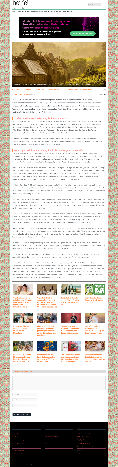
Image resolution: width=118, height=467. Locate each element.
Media (46, 433)
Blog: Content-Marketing (83, 433)
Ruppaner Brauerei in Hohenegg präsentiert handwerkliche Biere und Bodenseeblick (22, 358)
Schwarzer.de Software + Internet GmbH (24, 465)
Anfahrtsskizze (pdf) (17, 443)
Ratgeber (47, 443)
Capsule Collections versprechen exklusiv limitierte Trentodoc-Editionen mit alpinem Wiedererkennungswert (47, 302)
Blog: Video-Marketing (83, 436)
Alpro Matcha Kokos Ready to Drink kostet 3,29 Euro (94, 300)
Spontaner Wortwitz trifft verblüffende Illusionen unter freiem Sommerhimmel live (70, 329)
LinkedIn (79, 450)
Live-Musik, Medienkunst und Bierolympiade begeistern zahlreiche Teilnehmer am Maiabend (46, 330)
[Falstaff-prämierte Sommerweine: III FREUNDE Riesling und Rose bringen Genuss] (95, 318)
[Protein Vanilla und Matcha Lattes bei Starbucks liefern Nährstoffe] (23, 318)
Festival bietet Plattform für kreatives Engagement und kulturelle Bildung (46, 358)
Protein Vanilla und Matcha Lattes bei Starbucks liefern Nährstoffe (22, 329)
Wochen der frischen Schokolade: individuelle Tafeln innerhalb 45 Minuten (95, 358)
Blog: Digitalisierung (82, 440)
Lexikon (47, 440)
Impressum (15, 436)
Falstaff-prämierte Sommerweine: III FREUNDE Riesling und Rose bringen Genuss (94, 329)
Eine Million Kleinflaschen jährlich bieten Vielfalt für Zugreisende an (71, 301)
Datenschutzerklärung (18, 453)
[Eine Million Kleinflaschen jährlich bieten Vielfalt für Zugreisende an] (71, 289)
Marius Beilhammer (21, 94)
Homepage (15, 433)
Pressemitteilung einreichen (52, 436)
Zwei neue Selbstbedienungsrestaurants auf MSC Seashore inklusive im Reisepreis (70, 358)
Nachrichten (102, 94)
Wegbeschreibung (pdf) (18, 450)
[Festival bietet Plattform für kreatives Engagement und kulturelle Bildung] (47, 346)
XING (78, 453)
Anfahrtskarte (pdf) (17, 446)
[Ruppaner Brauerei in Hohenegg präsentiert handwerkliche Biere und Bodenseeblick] (23, 346)
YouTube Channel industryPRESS (85, 446)
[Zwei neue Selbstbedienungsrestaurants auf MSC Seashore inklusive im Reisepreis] (71, 346)
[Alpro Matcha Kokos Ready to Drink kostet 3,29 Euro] (95, 289)
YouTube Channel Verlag (83, 443)
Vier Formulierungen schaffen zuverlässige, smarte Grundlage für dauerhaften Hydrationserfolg (22, 302)
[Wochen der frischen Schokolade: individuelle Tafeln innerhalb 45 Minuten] (95, 346)
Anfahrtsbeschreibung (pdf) (19, 440)
